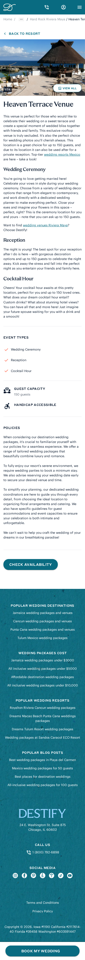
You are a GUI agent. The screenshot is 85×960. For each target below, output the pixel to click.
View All (68, 89)
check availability (30, 564)
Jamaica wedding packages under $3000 (42, 660)
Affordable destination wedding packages (42, 677)
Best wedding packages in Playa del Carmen (42, 760)
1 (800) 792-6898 (45, 852)
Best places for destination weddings (42, 777)
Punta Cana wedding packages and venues (42, 630)
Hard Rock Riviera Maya (47, 19)
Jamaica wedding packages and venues (43, 613)
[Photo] (42, 67)
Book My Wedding (40, 950)
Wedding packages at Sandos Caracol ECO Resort (42, 737)
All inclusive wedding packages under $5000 (42, 669)
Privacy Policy (42, 911)
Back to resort (24, 33)
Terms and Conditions (42, 903)
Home (7, 19)
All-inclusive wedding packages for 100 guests (42, 785)
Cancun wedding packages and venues (42, 621)
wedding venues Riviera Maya (45, 225)
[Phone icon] (46, 7)
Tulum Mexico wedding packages (42, 638)
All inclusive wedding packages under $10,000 (42, 685)
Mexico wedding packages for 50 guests (42, 768)
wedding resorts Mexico (62, 154)
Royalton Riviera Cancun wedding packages (42, 708)
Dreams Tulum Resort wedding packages (42, 729)
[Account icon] (63, 7)
